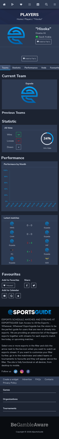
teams (5, 67)
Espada (29, 83)
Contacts (49, 379)
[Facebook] (26, 285)
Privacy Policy (10, 382)
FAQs (38, 379)
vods (43, 67)
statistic (16, 67)
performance (31, 67)
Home (20, 19)
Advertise (27, 379)
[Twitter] (33, 285)
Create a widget (10, 379)
